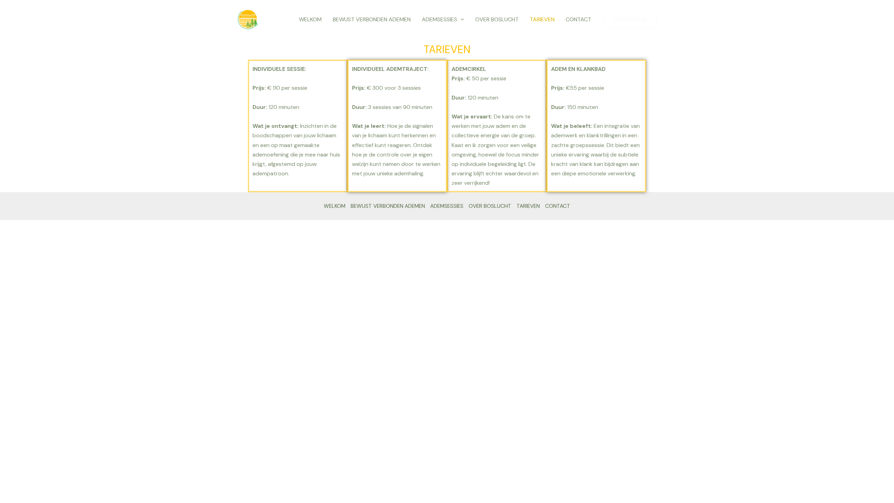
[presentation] (460, 19)
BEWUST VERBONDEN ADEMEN (372, 19)
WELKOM (310, 19)
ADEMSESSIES (439, 19)
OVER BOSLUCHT (497, 19)
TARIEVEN (542, 19)
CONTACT (578, 19)
